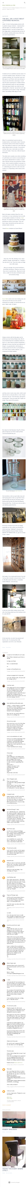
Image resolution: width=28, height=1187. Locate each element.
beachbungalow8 (8, 5)
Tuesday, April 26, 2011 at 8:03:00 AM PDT (16, 805)
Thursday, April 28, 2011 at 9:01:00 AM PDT (16, 1036)
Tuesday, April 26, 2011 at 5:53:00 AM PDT (16, 717)
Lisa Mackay (10, 877)
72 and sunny (10, 848)
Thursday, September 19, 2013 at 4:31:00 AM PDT (14, 1101)
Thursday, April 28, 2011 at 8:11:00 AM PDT (16, 1001)
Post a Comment (6, 1105)
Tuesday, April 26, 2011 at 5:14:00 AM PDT (16, 681)
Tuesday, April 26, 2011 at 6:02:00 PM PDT (16, 890)
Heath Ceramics (18, 490)
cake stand (9, 1098)
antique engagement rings (14, 675)
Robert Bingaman (9, 1129)
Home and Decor (18, 1062)
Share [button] (3, 647)
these (7, 228)
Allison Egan (10, 963)
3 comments (8, 1131)
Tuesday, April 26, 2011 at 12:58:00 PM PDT (16, 843)
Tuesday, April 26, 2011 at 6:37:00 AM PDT (16, 790)
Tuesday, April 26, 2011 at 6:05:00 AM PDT (16, 774)
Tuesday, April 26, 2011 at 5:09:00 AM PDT (16, 671)
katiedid (9, 860)
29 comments (9, 1173)
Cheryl (8, 753)
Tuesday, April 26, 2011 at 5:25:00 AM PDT (16, 699)
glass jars (9, 1097)
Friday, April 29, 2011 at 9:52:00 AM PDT (15, 1046)
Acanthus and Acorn (12, 925)
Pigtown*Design (11, 895)
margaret (9, 794)
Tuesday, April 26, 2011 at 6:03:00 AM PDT (16, 748)
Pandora (9, 1051)
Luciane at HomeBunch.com (14, 654)
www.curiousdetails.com (13, 736)
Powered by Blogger (15, 1182)
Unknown (9, 1091)
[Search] (25, 2)
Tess (8, 1069)
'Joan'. (22, 217)
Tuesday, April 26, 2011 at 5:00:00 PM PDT (16, 873)
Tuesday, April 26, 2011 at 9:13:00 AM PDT (16, 824)
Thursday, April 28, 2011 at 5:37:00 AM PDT (16, 959)
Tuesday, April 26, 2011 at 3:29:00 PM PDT (16, 856)
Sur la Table (5, 298)
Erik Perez (9, 828)
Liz (7, 913)
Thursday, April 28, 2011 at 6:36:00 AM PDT (16, 975)
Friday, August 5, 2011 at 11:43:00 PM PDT (16, 1086)
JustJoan (9, 685)
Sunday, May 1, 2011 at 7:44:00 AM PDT (15, 1064)
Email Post (8, 647)
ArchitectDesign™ (11, 809)
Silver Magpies (10, 779)
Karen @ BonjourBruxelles (13, 703)
